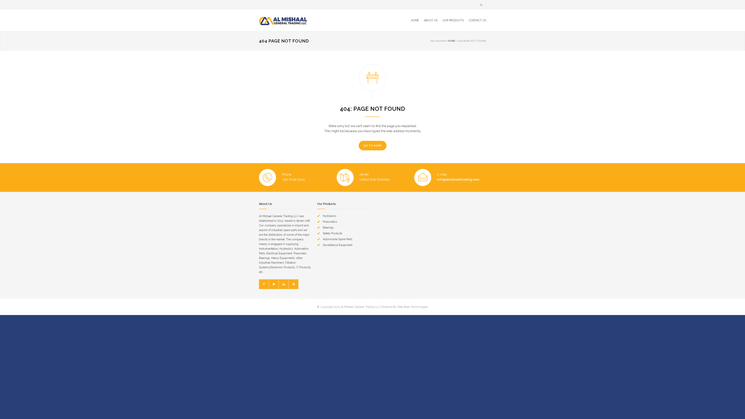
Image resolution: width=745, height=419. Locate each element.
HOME (415, 20)
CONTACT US (477, 20)
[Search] (481, 5)
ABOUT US (430, 20)
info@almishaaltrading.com (458, 179)
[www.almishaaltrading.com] (295, 20)
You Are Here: (438, 40)
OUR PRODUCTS (453, 20)
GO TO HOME (373, 145)
